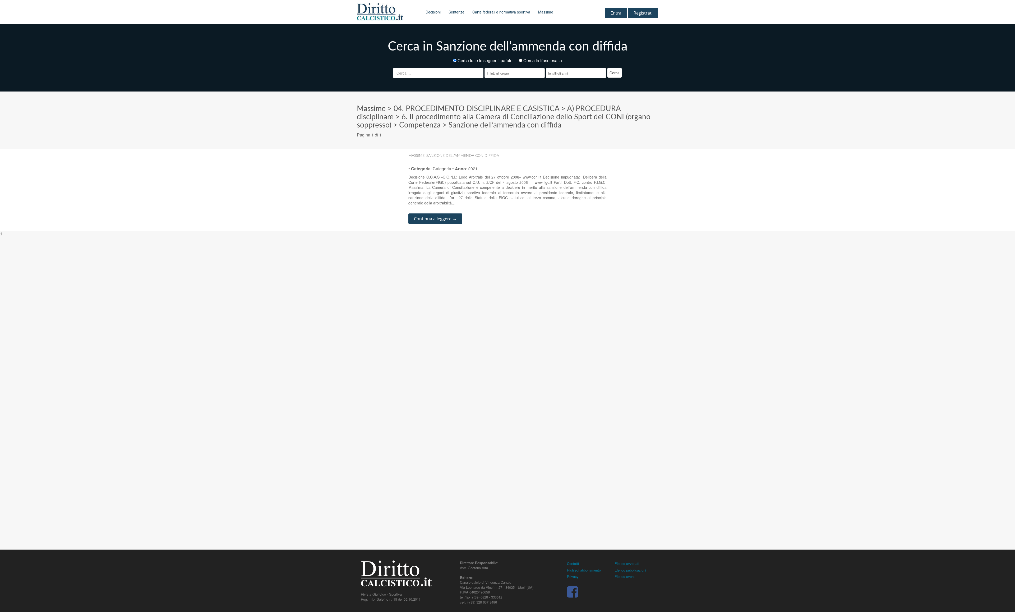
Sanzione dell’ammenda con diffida (505, 125)
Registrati (643, 13)
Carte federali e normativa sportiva (501, 12)
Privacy (573, 576)
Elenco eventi (625, 576)
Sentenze (456, 12)
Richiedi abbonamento (584, 570)
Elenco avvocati (627, 563)
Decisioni (433, 12)
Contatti (573, 563)
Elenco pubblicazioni (630, 570)
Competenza (420, 125)
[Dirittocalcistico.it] (387, 12)
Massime (545, 12)
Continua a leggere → (435, 219)
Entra (616, 13)
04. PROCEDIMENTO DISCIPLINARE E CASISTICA (476, 108)
